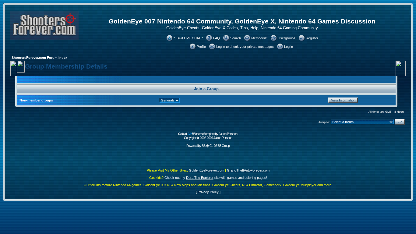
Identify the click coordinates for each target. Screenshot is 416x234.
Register (312, 38)
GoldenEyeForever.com (206, 170)
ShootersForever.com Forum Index (39, 57)
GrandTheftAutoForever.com (248, 170)
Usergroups (286, 38)
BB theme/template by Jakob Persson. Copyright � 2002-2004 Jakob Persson (208, 136)
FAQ (216, 38)
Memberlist (259, 38)
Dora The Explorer (199, 177)
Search (235, 38)
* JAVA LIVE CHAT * (188, 38)
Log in (288, 46)
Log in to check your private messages (245, 46)
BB (203, 145)
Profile (201, 46)
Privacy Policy (208, 192)
